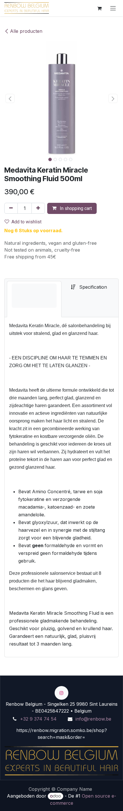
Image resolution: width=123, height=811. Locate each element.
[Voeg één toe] (38, 208)
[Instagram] (61, 693)
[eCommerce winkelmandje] (99, 8)
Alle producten (26, 31)
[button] (10, 98)
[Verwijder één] (11, 208)
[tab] (34, 299)
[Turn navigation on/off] (113, 8)
